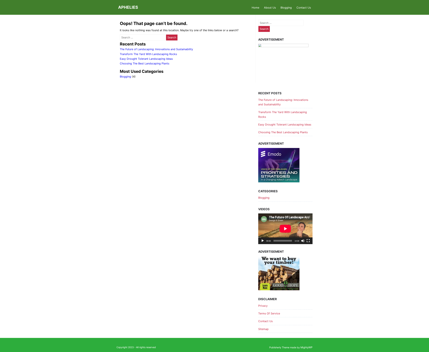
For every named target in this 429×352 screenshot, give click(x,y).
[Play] (262, 240)
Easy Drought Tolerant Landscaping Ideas (146, 58)
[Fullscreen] (308, 240)
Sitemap (263, 329)
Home (255, 7)
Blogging (286, 7)
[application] (285, 228)
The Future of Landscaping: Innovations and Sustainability (156, 49)
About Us (270, 7)
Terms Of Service (269, 313)
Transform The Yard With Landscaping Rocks (148, 54)
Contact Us (303, 7)
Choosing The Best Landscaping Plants (144, 63)
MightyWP (306, 347)
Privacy (263, 305)
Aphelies (128, 7)
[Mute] (302, 240)
